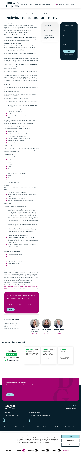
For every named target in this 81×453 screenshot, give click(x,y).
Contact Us (47, 4)
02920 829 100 (60, 4)
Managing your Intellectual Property (49, 38)
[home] (10, 406)
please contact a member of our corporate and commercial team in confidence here (21, 286)
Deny (70, 444)
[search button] (54, 4)
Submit (11, 309)
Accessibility (14, 426)
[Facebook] (71, 405)
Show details (66, 450)
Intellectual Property (22, 13)
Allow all (70, 436)
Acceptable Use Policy (25, 426)
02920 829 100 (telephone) (12, 419)
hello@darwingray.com (70, 408)
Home (4, 13)
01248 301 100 (34, 419)
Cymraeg (72, 4)
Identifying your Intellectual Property (49, 31)
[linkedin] (73, 405)
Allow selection (70, 440)
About (43, 4)
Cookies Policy (46, 426)
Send (69, 51)
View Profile (34, 333)
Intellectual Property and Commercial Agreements (48, 34)
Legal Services (24, 4)
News (40, 4)
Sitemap (75, 426)
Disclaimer (6, 426)
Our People (35, 4)
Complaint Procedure (57, 426)
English (67, 4)
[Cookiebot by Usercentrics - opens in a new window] (8, 450)
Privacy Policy (70, 55)
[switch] (36, 450)
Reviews (30, 4)
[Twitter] (69, 405)
